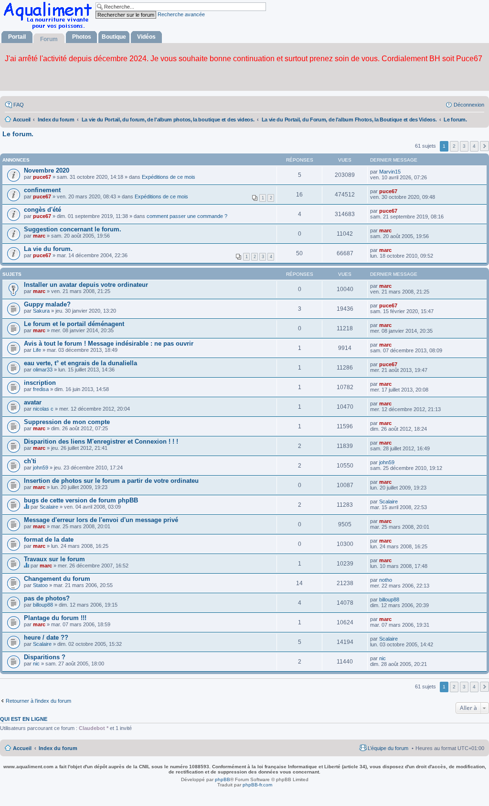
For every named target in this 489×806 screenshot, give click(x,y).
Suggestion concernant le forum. (72, 229)
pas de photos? (47, 598)
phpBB (222, 779)
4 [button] (474, 146)
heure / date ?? (46, 637)
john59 (40, 467)
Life (37, 350)
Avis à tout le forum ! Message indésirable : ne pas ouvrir (108, 343)
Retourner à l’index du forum (38, 701)
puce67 (42, 177)
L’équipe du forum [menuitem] (388, 748)
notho (385, 580)
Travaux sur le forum (54, 559)
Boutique (114, 36)
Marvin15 (390, 171)
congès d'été (42, 209)
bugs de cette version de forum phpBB (81, 500)
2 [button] (454, 146)
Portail (17, 36)
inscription (40, 382)
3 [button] (464, 146)
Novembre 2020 (46, 170)
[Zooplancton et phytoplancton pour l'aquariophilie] (49, 29)
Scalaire (49, 507)
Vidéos (146, 36)
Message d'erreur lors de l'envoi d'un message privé (101, 519)
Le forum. (17, 134)
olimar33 (43, 369)
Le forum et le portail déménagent (74, 323)
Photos (81, 36)
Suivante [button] (484, 146)
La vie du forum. (48, 248)
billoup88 (43, 605)
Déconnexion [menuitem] (469, 105)
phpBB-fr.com (257, 784)
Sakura (41, 311)
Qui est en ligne (23, 719)
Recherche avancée (181, 14)
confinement (42, 190)
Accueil (22, 748)
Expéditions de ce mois (168, 177)
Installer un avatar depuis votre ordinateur (86, 284)
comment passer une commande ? (187, 216)
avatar (33, 402)
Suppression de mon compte (67, 421)
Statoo (40, 585)
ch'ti (30, 461)
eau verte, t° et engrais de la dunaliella (80, 363)
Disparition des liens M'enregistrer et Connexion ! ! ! (101, 441)
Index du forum (58, 748)
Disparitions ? (44, 657)
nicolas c (43, 409)
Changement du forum (57, 578)
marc (39, 236)
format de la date (49, 539)
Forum (49, 39)
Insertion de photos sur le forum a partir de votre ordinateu (111, 480)
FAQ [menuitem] (18, 105)
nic (36, 663)
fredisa (41, 389)
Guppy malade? (47, 304)
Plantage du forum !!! (55, 617)
